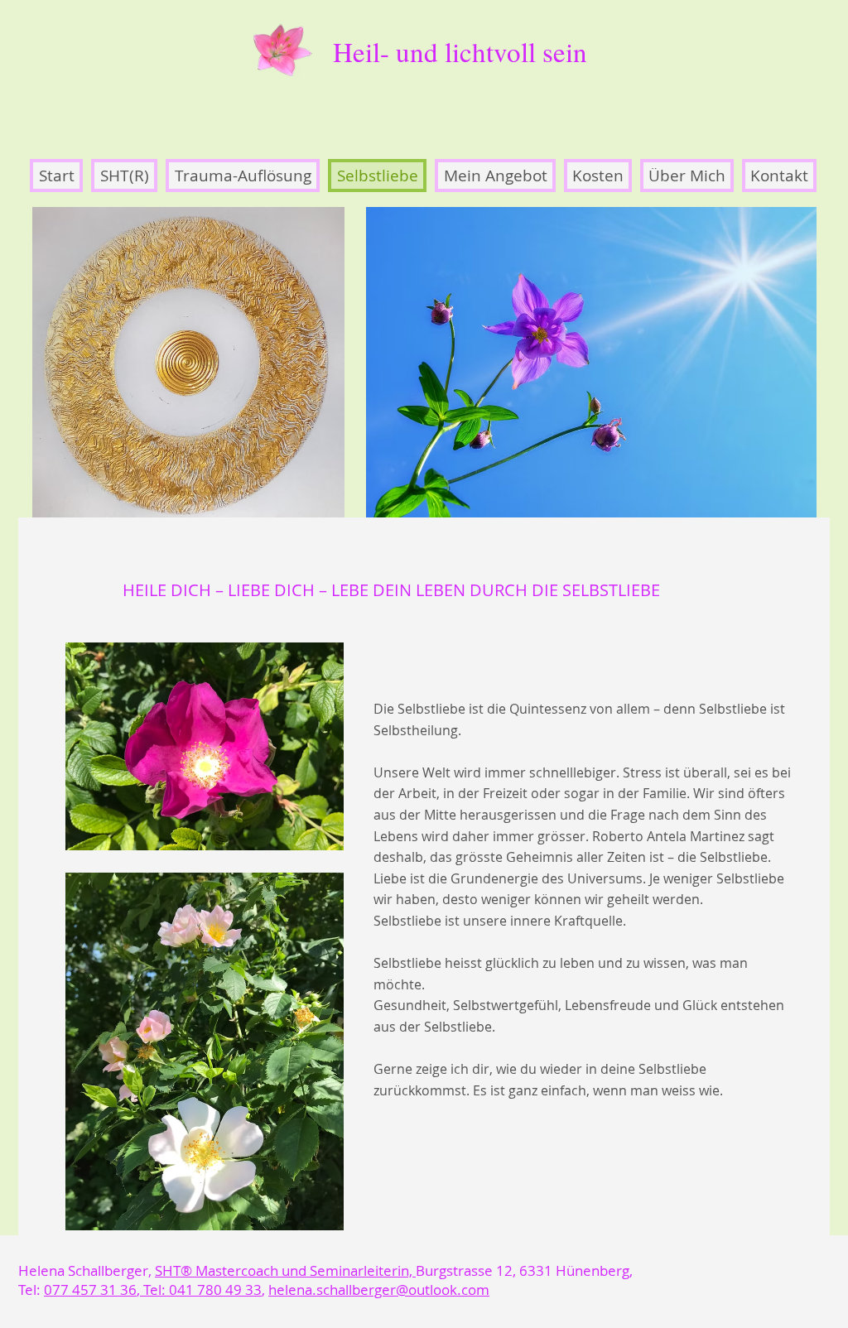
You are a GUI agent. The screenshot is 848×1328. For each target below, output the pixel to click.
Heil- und (389, 51)
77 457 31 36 (94, 1289)
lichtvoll (490, 51)
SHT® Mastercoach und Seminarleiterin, (285, 1270)
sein (561, 51)
